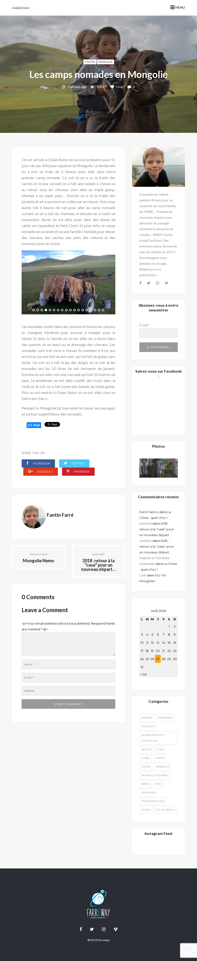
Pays (158, 783)
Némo (146, 783)
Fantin (90, 62)
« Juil (143, 674)
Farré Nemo (148, 512)
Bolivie (147, 749)
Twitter (78, 463)
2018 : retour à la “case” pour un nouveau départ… (156, 529)
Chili (160, 749)
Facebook (41, 463)
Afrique (147, 717)
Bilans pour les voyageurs (153, 737)
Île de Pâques (165, 809)
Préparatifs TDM (153, 801)
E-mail (144, 325)
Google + (44, 471)
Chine (146, 758)
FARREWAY (21, 8)
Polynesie (149, 792)
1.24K (119, 87)
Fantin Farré (60, 515)
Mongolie (105, 62)
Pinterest (81, 471)
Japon (146, 766)
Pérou (146, 809)
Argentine (165, 717)
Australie (148, 726)
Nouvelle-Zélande (155, 775)
